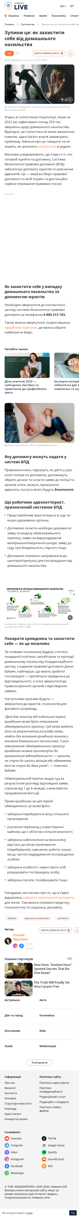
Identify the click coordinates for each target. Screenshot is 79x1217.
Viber (14, 1152)
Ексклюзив (12, 1031)
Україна (13, 15)
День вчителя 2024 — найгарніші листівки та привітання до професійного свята (25, 387)
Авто (43, 1000)
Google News (56, 1145)
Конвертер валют (16, 1119)
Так (73, 1213)
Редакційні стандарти (54, 1102)
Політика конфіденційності (51, 1089)
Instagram (17, 1159)
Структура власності (18, 1103)
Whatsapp (17, 1173)
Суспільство (28, 24)
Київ (43, 1031)
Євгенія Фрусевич (20, 937)
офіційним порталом (21, 327)
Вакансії (10, 1088)
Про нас (10, 1083)
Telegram (17, 1145)
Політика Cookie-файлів (51, 1109)
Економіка (59, 15)
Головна (9, 24)
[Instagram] (15, 946)
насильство (47, 146)
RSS (50, 1166)
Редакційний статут (53, 1097)
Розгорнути (40, 1062)
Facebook (17, 1166)
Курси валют (13, 1114)
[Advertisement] (39, 236)
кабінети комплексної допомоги (48, 897)
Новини (29, 15)
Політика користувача (54, 1083)
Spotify (52, 1152)
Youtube (16, 1138)
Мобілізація (48, 1046)
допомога (63, 918)
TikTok (52, 1138)
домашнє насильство (37, 918)
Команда (10, 1108)
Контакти (11, 1093)
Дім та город (14, 1015)
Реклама (10, 1098)
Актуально (12, 1000)
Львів (8, 1046)
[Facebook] (21, 946)
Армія (43, 15)
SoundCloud (56, 1159)
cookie (29, 1213)
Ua (62, 6)
